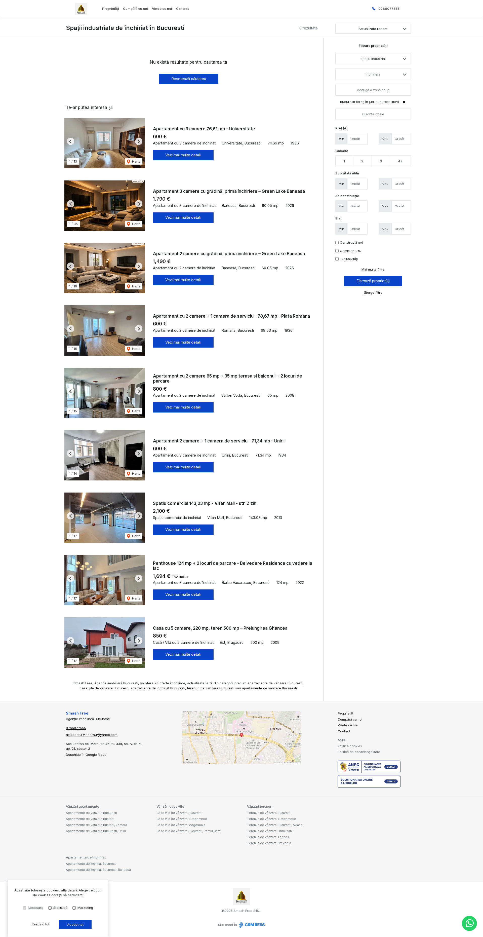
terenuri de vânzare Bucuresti (210, 688)
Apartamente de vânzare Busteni (90, 819)
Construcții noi (351, 242)
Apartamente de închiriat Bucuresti (91, 864)
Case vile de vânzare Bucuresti (179, 813)
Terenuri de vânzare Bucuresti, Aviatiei (275, 825)
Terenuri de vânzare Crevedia (269, 843)
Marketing (85, 908)
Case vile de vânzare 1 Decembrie (181, 819)
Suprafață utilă (347, 173)
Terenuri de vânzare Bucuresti (269, 813)
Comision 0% (350, 251)
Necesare (35, 908)
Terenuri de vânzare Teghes (268, 837)
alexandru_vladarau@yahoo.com (91, 735)
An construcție (347, 196)
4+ (400, 161)
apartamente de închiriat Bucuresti (158, 688)
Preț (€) (341, 128)
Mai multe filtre (373, 269)
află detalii (69, 890)
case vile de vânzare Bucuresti (104, 688)
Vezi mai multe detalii (183, 155)
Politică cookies (350, 746)
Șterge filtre (373, 292)
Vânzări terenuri (259, 806)
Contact (182, 9)
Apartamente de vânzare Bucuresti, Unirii (96, 831)
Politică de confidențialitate (359, 752)
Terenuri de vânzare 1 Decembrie (271, 819)
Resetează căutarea (188, 78)
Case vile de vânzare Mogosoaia (180, 825)
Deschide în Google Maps (86, 755)
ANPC (342, 740)
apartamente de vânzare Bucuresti (275, 683)
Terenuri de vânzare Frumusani (270, 831)
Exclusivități (349, 259)
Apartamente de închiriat (86, 857)
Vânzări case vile (170, 806)
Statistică (60, 908)
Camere (341, 151)
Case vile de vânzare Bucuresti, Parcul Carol (188, 831)
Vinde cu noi (162, 9)
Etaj (338, 218)
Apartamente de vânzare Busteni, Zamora (96, 825)
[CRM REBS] (251, 925)
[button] (70, 141)
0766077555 (388, 9)
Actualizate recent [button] (372, 29)
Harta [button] (136, 161)
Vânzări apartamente (82, 806)
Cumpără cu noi (135, 9)
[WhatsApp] (469, 923)
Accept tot (75, 924)
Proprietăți (110, 9)
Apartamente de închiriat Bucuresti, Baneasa (98, 870)
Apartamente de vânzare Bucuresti (91, 813)
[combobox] (373, 58)
